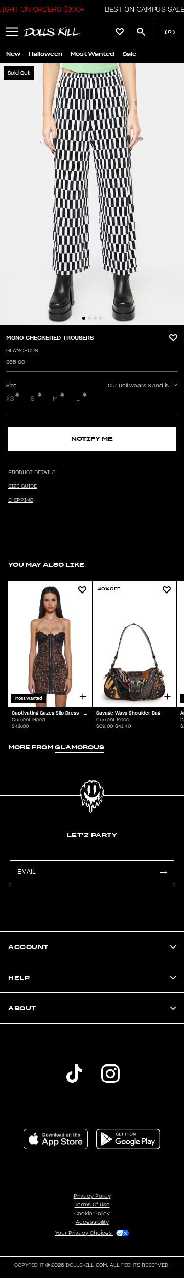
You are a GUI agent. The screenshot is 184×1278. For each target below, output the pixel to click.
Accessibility (92, 1222)
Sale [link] (129, 54)
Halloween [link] (45, 54)
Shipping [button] (20, 500)
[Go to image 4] (100, 318)
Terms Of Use (92, 1205)
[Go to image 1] (83, 318)
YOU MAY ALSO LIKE (46, 565)
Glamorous (22, 350)
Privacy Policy (92, 1196)
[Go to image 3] (95, 318)
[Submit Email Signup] (163, 872)
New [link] (13, 54)
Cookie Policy (92, 1213)
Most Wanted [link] (92, 54)
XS (10, 399)
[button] (141, 9)
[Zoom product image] (92, 194)
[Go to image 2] (89, 318)
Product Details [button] (31, 472)
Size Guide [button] (22, 486)
